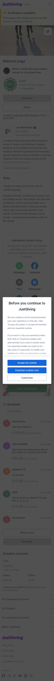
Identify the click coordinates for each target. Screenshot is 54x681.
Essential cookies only (27, 370)
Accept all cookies (27, 362)
